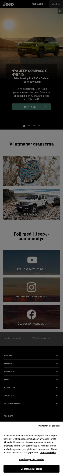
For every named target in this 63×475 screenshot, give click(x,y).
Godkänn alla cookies (32, 469)
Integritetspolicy (48, 452)
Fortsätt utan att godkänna (48, 426)
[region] (31, 448)
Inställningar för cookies (31, 459)
